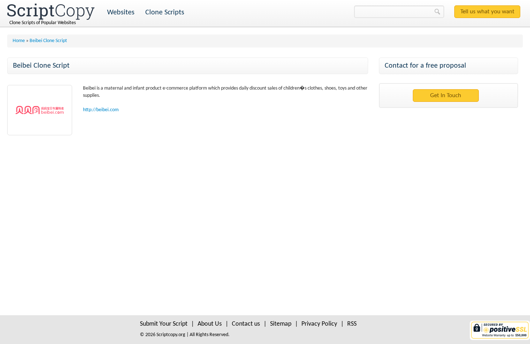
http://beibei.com (101, 110)
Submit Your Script (163, 324)
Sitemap (280, 324)
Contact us (246, 324)
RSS (352, 324)
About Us (210, 324)
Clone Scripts (164, 12)
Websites (120, 12)
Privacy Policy (319, 324)
